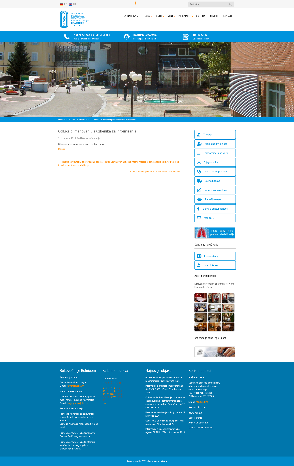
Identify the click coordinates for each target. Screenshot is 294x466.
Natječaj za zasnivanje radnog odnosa (163, 412)
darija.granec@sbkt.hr (77, 403)
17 (104, 394)
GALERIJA (200, 16)
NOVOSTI (214, 16)
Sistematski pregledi (216, 171)
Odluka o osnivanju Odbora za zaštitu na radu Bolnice (156, 171)
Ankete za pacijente (198, 422)
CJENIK (170, 16)
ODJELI (159, 16)
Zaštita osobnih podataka (200, 427)
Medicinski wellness (216, 143)
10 (104, 391)
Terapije (207, 134)
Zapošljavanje (213, 199)
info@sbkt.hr (202, 402)
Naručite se (211, 265)
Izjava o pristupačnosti (215, 208)
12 (109, 391)
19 (109, 394)
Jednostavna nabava (215, 190)
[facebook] (135, 3)
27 (112, 397)
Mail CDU (209, 218)
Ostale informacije (91, 138)
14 (115, 391)
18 (106, 394)
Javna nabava (212, 180)
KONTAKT (227, 16)
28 (115, 397)
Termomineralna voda (215, 153)
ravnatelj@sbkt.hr (75, 386)
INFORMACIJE (185, 16)
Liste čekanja (211, 256)
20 (112, 394)
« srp (105, 403)
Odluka (61, 149)
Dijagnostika (211, 162)
